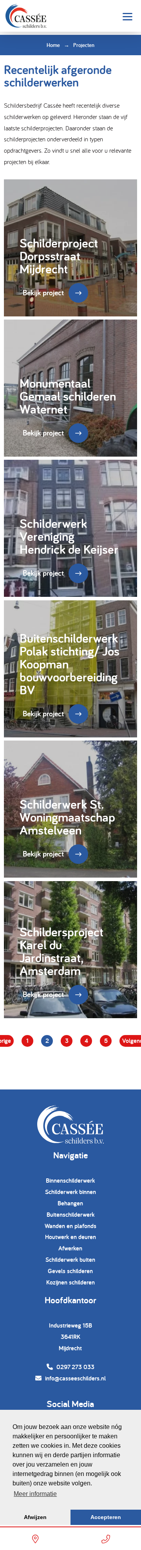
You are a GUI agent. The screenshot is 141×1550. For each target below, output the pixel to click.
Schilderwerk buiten (70, 1260)
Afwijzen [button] (35, 1517)
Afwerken (70, 1248)
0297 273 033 (74, 1367)
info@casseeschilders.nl (74, 1378)
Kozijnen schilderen (70, 1282)
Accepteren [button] (105, 1517)
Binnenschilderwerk (70, 1180)
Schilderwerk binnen (70, 1192)
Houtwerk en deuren (70, 1237)
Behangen (70, 1203)
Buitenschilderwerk (70, 1214)
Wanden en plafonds (70, 1226)
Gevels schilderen (70, 1271)
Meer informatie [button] (35, 1493)
